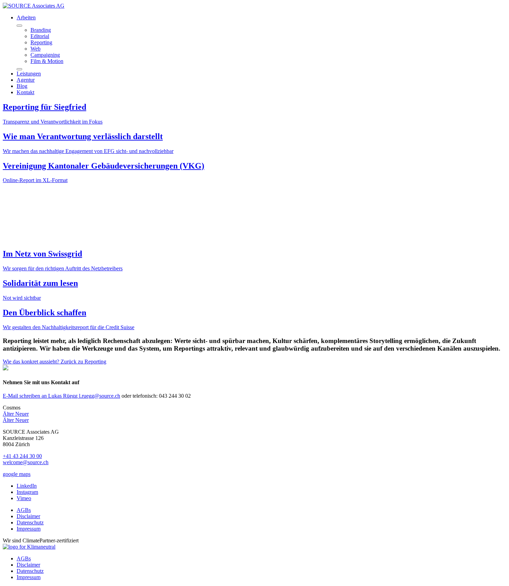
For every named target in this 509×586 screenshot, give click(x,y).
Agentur (26, 80)
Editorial (39, 36)
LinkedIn (27, 486)
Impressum (29, 529)
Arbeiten (26, 17)
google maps (16, 474)
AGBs (24, 510)
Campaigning (45, 55)
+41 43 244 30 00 (22, 456)
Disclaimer (28, 516)
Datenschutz (30, 522)
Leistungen (29, 73)
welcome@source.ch (25, 462)
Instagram (27, 492)
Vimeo (24, 498)
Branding (40, 30)
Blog (22, 86)
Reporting (41, 42)
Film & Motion (46, 61)
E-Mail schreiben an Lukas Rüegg (61, 396)
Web (35, 49)
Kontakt (25, 92)
